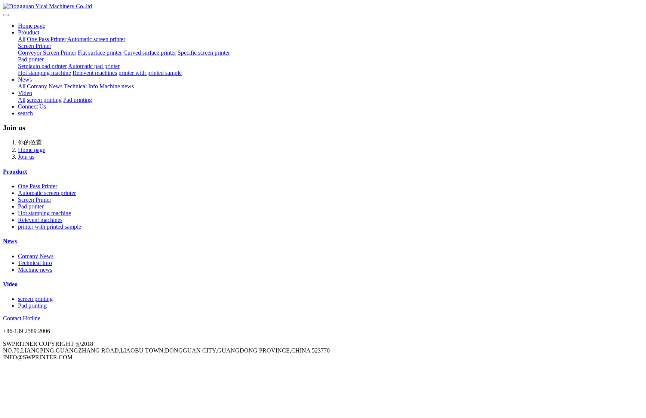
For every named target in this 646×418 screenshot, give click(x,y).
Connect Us (32, 106)
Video (25, 93)
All (21, 39)
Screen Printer (34, 46)
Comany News (44, 86)
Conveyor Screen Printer (47, 52)
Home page (31, 25)
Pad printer (31, 59)
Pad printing (77, 100)
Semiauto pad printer (42, 66)
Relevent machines (95, 73)
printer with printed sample (150, 73)
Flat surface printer (100, 52)
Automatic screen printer (96, 39)
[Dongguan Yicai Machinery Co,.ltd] (323, 6)
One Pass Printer (46, 39)
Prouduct (28, 32)
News (25, 79)
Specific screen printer (204, 52)
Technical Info (81, 86)
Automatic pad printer (94, 66)
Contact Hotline (21, 318)
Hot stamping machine (44, 73)
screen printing (44, 100)
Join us (26, 156)
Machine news (116, 86)
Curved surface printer (149, 52)
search (25, 113)
